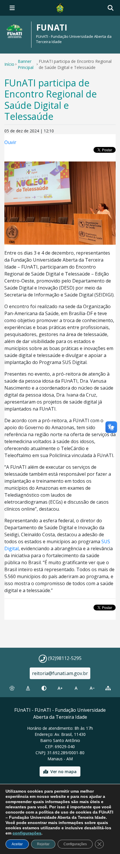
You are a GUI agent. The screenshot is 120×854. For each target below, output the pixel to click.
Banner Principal (25, 64)
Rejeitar (43, 844)
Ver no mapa (63, 771)
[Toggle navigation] (12, 7)
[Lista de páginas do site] (108, 688)
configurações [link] (27, 833)
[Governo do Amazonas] (60, 7)
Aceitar (17, 844)
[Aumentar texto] (59, 688)
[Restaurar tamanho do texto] (76, 688)
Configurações (75, 844)
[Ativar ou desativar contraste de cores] (43, 688)
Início (9, 64)
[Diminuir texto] (92, 688)
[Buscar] (110, 8)
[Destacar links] (27, 688)
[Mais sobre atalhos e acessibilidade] (11, 688)
